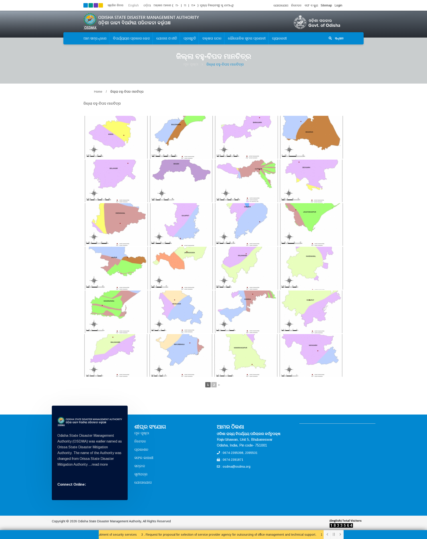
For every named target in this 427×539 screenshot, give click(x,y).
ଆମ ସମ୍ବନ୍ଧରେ (95, 38)
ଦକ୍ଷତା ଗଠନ (212, 38)
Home (98, 91)
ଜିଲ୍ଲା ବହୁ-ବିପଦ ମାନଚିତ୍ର (225, 64)
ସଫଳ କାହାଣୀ (143, 458)
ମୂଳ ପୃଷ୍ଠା (190, 64)
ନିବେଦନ (296, 5)
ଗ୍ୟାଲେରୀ (279, 38)
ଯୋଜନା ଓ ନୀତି (166, 38)
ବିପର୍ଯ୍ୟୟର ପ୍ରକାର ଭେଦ (131, 38)
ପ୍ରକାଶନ (141, 449)
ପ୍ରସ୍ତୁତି (189, 38)
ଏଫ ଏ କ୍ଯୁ (311, 5)
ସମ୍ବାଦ (139, 466)
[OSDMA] (89, 421)
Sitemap (326, 5)
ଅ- (177, 5)
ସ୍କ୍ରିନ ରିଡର (115, 5)
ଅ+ (193, 5)
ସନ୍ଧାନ (339, 38)
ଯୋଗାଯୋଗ (281, 5)
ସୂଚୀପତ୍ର (140, 474)
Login (338, 5)
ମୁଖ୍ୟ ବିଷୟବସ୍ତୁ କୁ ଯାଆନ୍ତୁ (217, 5)
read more (100, 464)
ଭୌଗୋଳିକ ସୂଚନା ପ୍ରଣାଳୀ (247, 38)
